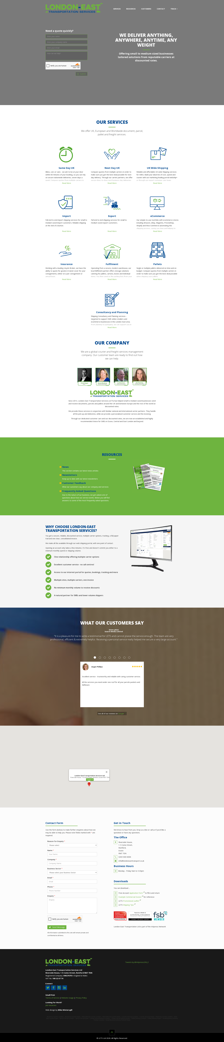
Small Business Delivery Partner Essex (118, 1020)
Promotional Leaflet (131, 901)
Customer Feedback (74, 483)
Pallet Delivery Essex (154, 1018)
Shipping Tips (128, 905)
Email (50, 877)
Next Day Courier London (164, 1017)
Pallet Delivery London (138, 1018)
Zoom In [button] (90, 779)
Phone (50, 887)
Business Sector (54, 868)
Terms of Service (52, 998)
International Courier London (91, 1017)
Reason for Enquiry (56, 841)
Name (50, 850)
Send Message (58, 927)
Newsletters (69, 475)
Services (117, 9)
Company (52, 859)
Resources (131, 9)
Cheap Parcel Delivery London (100, 1018)
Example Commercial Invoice (130, 897)
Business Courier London (55, 1017)
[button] (89, 784)
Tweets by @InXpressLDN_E (137, 962)
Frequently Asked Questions (79, 491)
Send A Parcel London (67, 1018)
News (65, 466)
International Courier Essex (111, 1017)
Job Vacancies (51, 1005)
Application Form (136, 893)
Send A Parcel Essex (81, 1018)
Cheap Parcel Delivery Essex (120, 1018)
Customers (146, 9)
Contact (161, 9)
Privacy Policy (81, 998)
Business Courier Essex (72, 1017)
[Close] (106, 772)
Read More (66, 183)
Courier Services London (130, 1017)
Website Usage (67, 998)
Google (121, 713)
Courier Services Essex (147, 1017)
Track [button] (173, 9)
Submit (83, 74)
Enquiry (51, 896)
